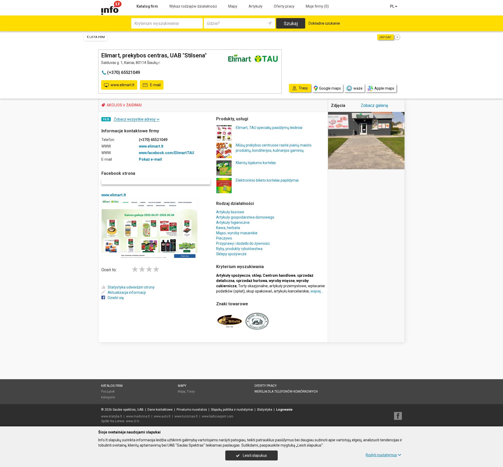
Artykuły (256, 6)
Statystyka (264, 409)
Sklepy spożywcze (231, 254)
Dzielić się (116, 298)
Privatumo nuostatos (192, 409)
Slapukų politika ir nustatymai (232, 409)
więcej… (316, 291)
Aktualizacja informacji (127, 292)
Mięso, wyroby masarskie (237, 233)
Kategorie (108, 397)
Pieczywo (224, 238)
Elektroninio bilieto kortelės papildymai (267, 180)
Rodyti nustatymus (381, 455)
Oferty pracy (284, 6)
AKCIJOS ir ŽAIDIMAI (124, 105)
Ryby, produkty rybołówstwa (239, 249)
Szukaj (291, 23)
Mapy (232, 6)
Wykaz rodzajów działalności (193, 6)
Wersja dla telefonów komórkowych (286, 391)
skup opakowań (259, 291)
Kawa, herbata (228, 228)
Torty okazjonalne (253, 286)
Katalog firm (147, 6)
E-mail (155, 85)
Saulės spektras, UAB (128, 409)
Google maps (330, 88)
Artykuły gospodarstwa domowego (245, 217)
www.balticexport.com (217, 416)
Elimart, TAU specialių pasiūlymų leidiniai (269, 128)
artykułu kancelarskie (291, 291)
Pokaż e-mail (150, 159)
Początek (108, 391)
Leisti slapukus (254, 455)
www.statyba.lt (111, 416)
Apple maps (384, 88)
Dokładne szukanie (324, 23)
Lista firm (97, 37)
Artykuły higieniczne (233, 222)
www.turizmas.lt (186, 416)
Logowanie (284, 409)
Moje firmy (317, 6)
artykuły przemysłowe (287, 286)
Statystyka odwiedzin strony (131, 287)
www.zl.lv (132, 421)
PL (392, 6)
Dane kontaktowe (160, 409)
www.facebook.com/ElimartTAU (166, 153)
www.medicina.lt (138, 416)
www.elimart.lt (122, 85)
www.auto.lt (162, 416)
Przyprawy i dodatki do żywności (243, 243)
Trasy (191, 391)
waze (358, 88)
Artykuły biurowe (230, 212)
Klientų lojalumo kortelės (256, 163)
